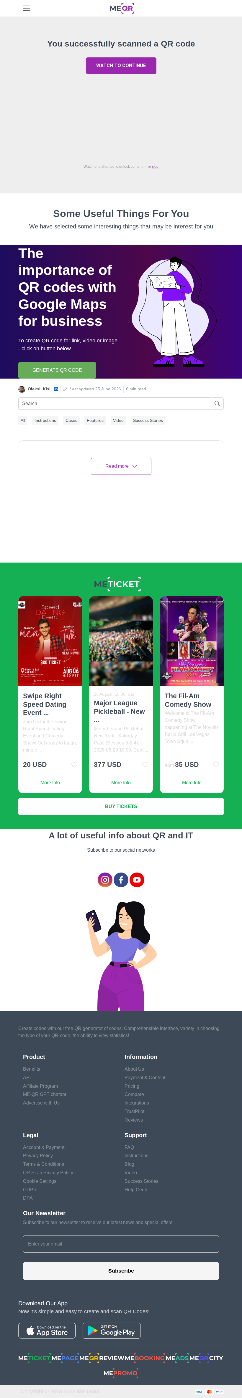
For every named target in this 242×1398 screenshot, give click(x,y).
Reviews (134, 1119)
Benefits (31, 1069)
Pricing (132, 1086)
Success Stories (148, 420)
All (23, 420)
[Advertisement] (121, 117)
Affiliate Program (40, 1086)
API (27, 1077)
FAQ (129, 1147)
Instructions (45, 420)
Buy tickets (121, 806)
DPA (28, 1197)
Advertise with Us (41, 1102)
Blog (129, 1164)
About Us (134, 1069)
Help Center (137, 1189)
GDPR (30, 1189)
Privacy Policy (38, 1155)
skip (155, 167)
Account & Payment (43, 1147)
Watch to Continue (121, 65)
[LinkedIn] (56, 389)
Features (95, 420)
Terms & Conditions (43, 1164)
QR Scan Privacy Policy (48, 1172)
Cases (71, 420)
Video (118, 420)
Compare (134, 1094)
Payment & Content (145, 1077)
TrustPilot (134, 1111)
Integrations (137, 1102)
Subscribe (121, 1271)
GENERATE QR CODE (57, 370)
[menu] (26, 8)
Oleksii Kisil (40, 389)
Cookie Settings (39, 1181)
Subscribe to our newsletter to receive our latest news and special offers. (98, 1222)
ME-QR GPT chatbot (44, 1094)
